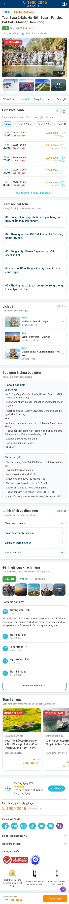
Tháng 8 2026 (23, 124)
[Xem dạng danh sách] (57, 111)
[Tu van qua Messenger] (63, 889)
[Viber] (59, 826)
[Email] (50, 826)
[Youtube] (41, 826)
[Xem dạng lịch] (63, 111)
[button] (34, 28)
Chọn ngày (55, 898)
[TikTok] (32, 826)
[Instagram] (23, 826)
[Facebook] (5, 826)
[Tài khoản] (64, 4)
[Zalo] (14, 826)
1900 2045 (16, 808)
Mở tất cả (61, 306)
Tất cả (7, 124)
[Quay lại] (5, 4)
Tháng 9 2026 (44, 124)
